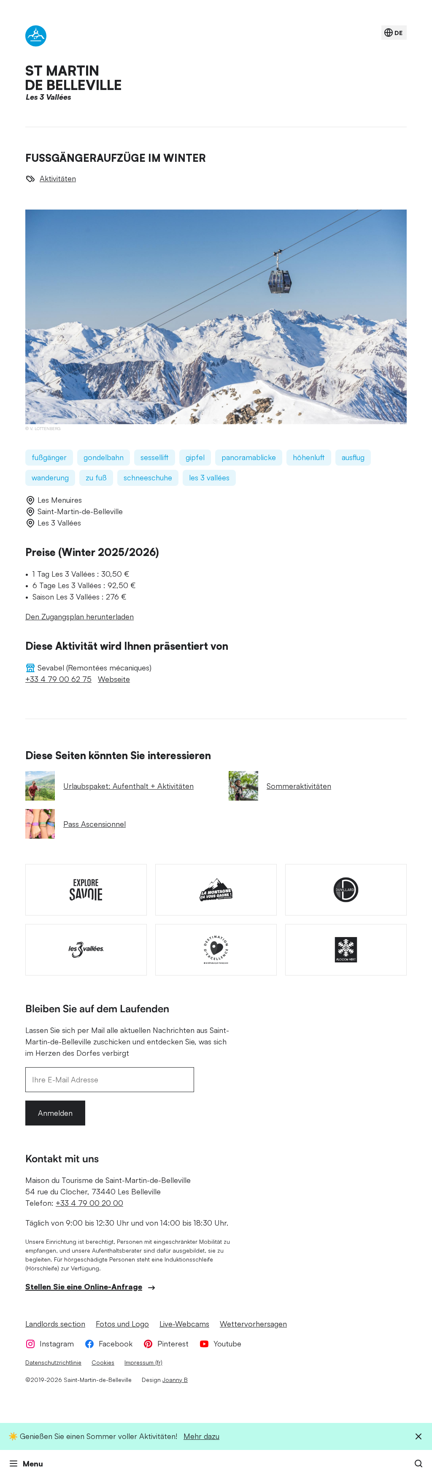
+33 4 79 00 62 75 (58, 679)
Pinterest (173, 1343)
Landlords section (55, 1323)
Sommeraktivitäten (299, 785)
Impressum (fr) (143, 1362)
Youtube (227, 1343)
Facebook (115, 1343)
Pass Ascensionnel (94, 823)
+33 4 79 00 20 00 (89, 1202)
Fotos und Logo (122, 1323)
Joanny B (175, 1379)
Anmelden (55, 1112)
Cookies (103, 1362)
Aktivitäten (58, 178)
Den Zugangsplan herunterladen (79, 616)
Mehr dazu (201, 1436)
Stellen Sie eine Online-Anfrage (83, 1286)
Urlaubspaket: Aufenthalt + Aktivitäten (128, 785)
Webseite (114, 679)
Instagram (57, 1343)
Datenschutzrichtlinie (53, 1362)
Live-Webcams (184, 1323)
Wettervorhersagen (253, 1323)
